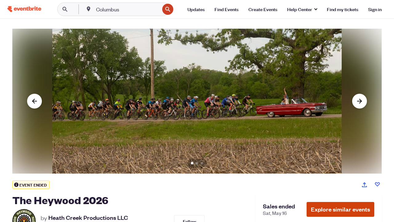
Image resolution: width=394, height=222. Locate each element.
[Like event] (377, 184)
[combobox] (127, 9)
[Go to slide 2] (197, 163)
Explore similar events (340, 209)
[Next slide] (359, 101)
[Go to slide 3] (202, 163)
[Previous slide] (34, 101)
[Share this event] (364, 185)
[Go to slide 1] (192, 163)
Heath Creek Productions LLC (88, 217)
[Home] (24, 9)
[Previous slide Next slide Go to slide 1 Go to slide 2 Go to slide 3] (197, 101)
